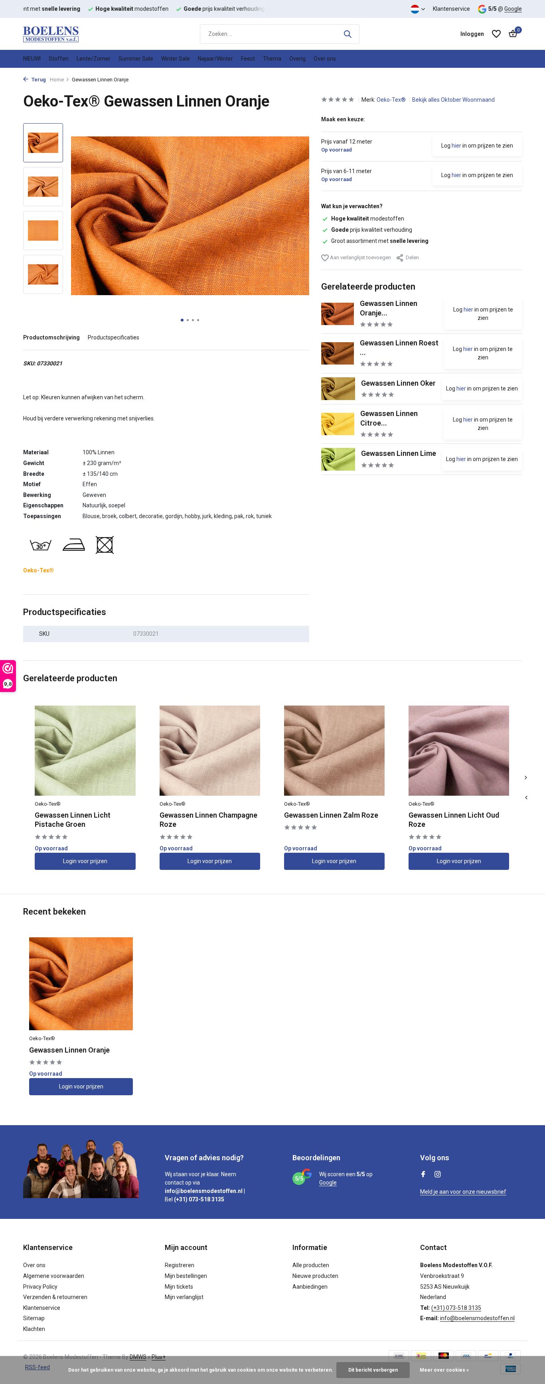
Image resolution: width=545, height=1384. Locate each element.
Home (57, 80)
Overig (297, 58)
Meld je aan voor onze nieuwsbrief (463, 1192)
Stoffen (59, 58)
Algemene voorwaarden (53, 1276)
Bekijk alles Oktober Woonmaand (453, 100)
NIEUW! (32, 58)
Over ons (325, 58)
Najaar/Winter (215, 58)
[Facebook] (423, 1175)
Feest (248, 58)
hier (456, 145)
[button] (182, 320)
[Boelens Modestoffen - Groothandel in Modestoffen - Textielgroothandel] (63, 34)
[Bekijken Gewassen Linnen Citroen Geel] (337, 424)
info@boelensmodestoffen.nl (477, 1318)
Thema (272, 58)
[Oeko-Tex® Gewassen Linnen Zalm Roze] (334, 751)
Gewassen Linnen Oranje (69, 1050)
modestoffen (367, 218)
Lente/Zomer (94, 58)
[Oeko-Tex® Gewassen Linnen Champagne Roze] (210, 751)
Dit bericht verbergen (373, 1370)
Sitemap (34, 1318)
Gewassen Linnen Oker (398, 383)
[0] (511, 34)
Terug (38, 80)
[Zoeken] (347, 34)
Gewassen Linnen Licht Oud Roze (454, 819)
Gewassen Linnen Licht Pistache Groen (73, 819)
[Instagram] (437, 1175)
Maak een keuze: (343, 119)
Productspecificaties (113, 337)
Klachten (34, 1329)
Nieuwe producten (315, 1276)
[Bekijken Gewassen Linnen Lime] (338, 459)
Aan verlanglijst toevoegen (360, 257)
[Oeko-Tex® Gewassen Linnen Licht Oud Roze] (459, 751)
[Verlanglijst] (496, 34)
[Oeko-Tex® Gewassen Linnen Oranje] (81, 983)
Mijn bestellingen (186, 1276)
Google (513, 9)
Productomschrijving (51, 337)
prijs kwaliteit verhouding (371, 230)
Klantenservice (451, 9)
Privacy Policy (40, 1286)
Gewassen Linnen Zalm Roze (331, 815)
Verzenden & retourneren (55, 1297)
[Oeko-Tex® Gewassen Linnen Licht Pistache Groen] (85, 751)
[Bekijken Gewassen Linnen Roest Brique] (337, 353)
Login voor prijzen (85, 861)
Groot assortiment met (379, 241)
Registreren (179, 1265)
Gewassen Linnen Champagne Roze (208, 819)
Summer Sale (135, 58)
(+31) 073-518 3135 (456, 1308)
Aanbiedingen (310, 1286)
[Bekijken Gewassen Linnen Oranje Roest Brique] (337, 314)
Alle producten (310, 1265)
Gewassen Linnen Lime (398, 453)
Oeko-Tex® (392, 100)
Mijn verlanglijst (184, 1297)
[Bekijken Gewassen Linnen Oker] (338, 388)
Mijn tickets (179, 1286)
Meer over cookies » (444, 1370)
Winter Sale (175, 58)
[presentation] (526, 798)
